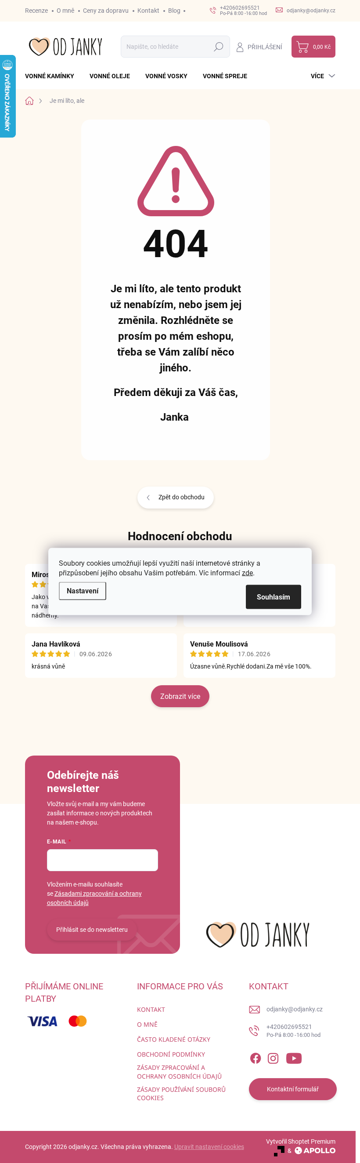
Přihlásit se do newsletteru (92, 929)
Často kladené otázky (173, 1039)
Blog (174, 10)
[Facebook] (255, 1056)
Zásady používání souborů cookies (181, 1093)
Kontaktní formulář (293, 1089)
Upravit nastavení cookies (209, 1146)
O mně (65, 10)
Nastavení (82, 591)
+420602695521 (293, 1031)
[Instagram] (273, 1056)
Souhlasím (273, 597)
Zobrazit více (180, 696)
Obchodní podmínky (171, 1054)
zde (247, 573)
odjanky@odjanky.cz (294, 1009)
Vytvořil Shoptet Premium (300, 1141)
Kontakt (148, 10)
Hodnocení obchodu (180, 536)
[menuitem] (53, 76)
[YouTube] (294, 1056)
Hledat (218, 46)
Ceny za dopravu (106, 10)
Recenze (36, 10)
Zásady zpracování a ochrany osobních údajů (179, 1071)
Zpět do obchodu (181, 497)
